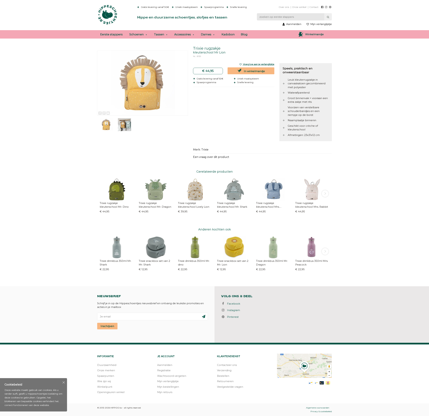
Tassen (159, 34)
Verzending (224, 370)
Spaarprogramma (213, 7)
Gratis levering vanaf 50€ (154, 7)
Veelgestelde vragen (230, 386)
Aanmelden (164, 365)
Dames (206, 34)
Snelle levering (238, 7)
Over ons (284, 7)
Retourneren (225, 381)
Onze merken (106, 370)
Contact (313, 7)
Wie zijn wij (104, 381)
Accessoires (182, 34)
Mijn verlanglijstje (168, 381)
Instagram (232, 310)
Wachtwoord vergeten (171, 375)
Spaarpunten (105, 375)
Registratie (164, 370)
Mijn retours (164, 392)
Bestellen (223, 375)
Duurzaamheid (106, 365)
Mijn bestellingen (168, 386)
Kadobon (228, 34)
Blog (244, 34)
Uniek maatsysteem (186, 7)
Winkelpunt (104, 386)
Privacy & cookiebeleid (321, 411)
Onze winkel (299, 7)
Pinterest (232, 316)
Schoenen (136, 34)
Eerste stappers (111, 34)
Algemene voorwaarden (317, 407)
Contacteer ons (227, 365)
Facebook (232, 303)
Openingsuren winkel (111, 392)
